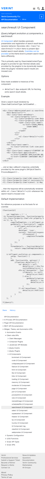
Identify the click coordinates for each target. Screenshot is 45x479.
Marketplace (27, 465)
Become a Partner (8, 463)
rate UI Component (19, 398)
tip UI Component (18, 420)
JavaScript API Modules (18, 345)
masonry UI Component (21, 382)
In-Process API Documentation (15, 320)
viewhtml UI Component (21, 429)
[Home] (9, 8)
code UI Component (19, 360)
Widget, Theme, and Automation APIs (18, 329)
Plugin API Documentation (14, 323)
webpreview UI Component (22, 432)
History (12, 310)
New (42, 16)
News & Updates (29, 455)
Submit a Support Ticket (10, 460)
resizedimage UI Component (22, 401)
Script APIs (11, 445)
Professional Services (9, 458)
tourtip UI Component (20, 423)
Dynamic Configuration (15, 435)
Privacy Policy (7, 475)
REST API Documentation (13, 326)
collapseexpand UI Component (23, 364)
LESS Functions (12, 438)
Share (4, 310)
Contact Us (5, 468)
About (3, 472)
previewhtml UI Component (22, 395)
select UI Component (20, 410)
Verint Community (6, 13)
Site (34, 9)
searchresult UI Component (22, 407)
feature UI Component (20, 367)
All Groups (26, 468)
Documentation (28, 460)
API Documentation (11, 317)
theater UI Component (20, 417)
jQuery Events (14, 348)
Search (38, 8)
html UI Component (19, 370)
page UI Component (19, 389)
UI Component (7, 41)
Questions (26, 458)
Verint (3, 455)
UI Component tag (19, 426)
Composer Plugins (16, 341)
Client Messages (15, 338)
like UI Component (19, 373)
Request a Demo (7, 465)
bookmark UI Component (21, 357)
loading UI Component (20, 379)
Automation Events (14, 332)
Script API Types (13, 442)
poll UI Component (19, 392)
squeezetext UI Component (22, 413)
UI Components (15, 354)
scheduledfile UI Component (22, 404)
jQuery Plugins (14, 351)
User (43, 8)
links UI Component (19, 376)
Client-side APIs (13, 335)
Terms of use (6, 477)
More (24, 19)
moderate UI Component (21, 385)
